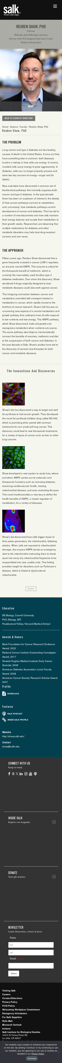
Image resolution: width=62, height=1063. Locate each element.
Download (13, 693)
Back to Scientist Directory (19, 118)
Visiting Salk (9, 990)
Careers (6, 994)
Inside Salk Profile (18, 719)
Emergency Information (14, 1013)
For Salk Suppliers (12, 1017)
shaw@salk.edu (11, 746)
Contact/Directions (12, 998)
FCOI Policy (8, 1005)
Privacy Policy (9, 1001)
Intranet (6, 1028)
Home (5, 126)
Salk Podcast (14, 713)
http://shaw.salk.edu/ (13, 736)
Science (14, 126)
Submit (14, 973)
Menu (31, 106)
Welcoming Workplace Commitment (21, 1009)
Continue (31, 1058)
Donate (31, 588)
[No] (58, 1051)
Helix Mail (7, 1020)
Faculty (23, 126)
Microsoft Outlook (12, 1024)
